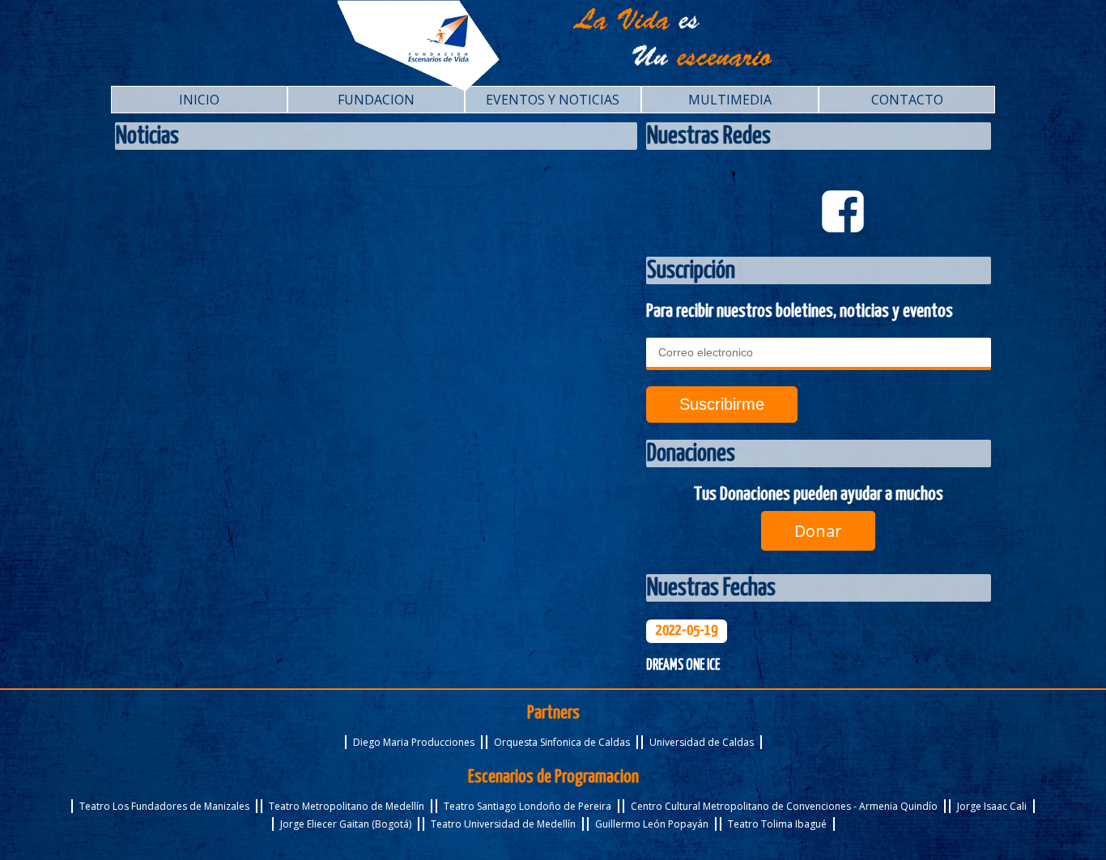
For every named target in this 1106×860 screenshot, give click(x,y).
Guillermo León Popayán (651, 824)
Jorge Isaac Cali (992, 806)
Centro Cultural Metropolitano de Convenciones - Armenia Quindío (784, 806)
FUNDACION (376, 100)
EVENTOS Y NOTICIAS (552, 100)
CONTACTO (907, 100)
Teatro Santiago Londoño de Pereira (527, 806)
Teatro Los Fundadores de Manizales (164, 806)
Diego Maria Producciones (413, 742)
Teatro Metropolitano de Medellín (346, 806)
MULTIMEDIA (730, 100)
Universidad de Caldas (701, 742)
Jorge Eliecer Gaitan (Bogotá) (345, 824)
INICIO (199, 100)
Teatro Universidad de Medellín (503, 824)
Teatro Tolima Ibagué (777, 824)
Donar (818, 531)
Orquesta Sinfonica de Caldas (562, 742)
